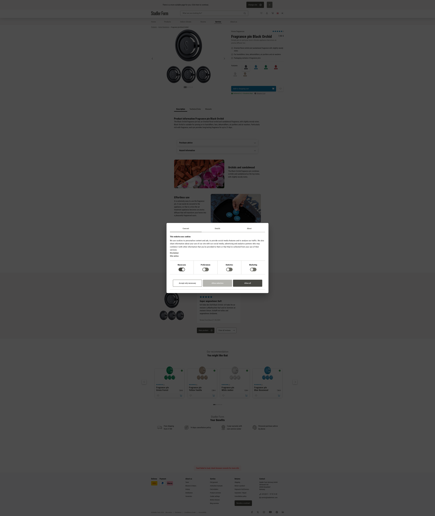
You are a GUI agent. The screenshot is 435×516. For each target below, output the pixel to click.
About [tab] (249, 228)
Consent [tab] (186, 228)
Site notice (174, 256)
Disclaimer (174, 253)
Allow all (247, 283)
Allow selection (217, 283)
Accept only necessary (187, 283)
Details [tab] (217, 228)
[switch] (205, 269)
